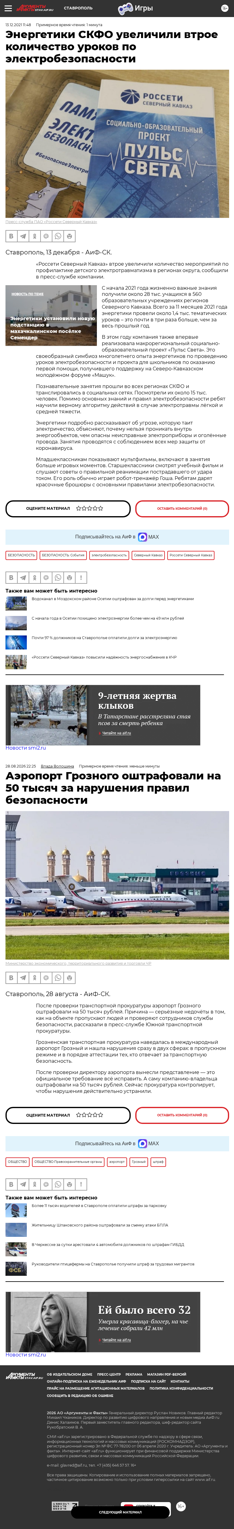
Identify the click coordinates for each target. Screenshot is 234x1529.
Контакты (180, 1382)
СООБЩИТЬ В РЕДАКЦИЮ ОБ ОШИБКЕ (80, 1396)
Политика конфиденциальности (181, 1389)
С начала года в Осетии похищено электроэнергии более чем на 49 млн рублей (108, 618)
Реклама (134, 1375)
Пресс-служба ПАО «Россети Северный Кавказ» (51, 221)
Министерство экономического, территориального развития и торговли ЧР (78, 963)
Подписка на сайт (148, 1382)
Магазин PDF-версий (166, 1375)
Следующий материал (120, 1512)
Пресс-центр (109, 1375)
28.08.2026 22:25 (20, 766)
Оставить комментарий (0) (182, 509)
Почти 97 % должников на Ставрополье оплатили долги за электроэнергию (104, 637)
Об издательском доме (69, 1375)
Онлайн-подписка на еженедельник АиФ (86, 1382)
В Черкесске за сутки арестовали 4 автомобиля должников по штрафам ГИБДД (108, 1244)
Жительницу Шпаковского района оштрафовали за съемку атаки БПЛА (100, 1225)
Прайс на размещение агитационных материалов (96, 1389)
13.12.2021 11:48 (18, 25)
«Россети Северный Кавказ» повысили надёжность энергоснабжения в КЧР (104, 657)
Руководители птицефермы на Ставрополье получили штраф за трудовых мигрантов (113, 1264)
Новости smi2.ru (25, 748)
